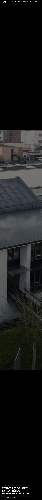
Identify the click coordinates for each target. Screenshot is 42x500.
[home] (4, 2)
